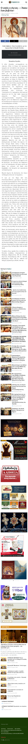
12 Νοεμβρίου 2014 (7, 703)
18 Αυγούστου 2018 (12, 693)
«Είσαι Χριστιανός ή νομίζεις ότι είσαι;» (16, 684)
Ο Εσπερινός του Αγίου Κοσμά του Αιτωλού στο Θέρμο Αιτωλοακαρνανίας (19, 387)
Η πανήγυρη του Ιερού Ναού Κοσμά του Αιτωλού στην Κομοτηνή (19, 274)
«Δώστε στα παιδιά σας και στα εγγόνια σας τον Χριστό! (19, 291)
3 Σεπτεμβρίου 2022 (6, 649)
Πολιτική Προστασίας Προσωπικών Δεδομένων (11, 730)
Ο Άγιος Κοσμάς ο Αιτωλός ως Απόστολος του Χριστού (19, 308)
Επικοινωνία (10, 728)
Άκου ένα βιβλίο (6, 13)
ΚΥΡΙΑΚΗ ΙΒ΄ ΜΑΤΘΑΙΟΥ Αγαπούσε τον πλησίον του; (14, 707)
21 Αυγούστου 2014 (7, 709)
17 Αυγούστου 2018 (12, 697)
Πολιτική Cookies (5, 731)
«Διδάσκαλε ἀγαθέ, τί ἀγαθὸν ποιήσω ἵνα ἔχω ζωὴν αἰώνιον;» (16, 671)
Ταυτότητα (3, 728)
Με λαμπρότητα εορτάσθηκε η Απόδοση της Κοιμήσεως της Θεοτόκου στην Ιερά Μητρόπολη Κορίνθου (18, 377)
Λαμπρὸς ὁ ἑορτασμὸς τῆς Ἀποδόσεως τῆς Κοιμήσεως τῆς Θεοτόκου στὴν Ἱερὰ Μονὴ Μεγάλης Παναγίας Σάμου (19, 329)
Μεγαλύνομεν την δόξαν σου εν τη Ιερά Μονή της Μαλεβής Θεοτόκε (19, 366)
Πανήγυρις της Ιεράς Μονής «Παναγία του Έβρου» (18, 410)
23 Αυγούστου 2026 (17, 406)
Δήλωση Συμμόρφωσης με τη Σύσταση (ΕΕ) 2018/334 (12, 733)
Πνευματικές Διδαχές (6, 307)
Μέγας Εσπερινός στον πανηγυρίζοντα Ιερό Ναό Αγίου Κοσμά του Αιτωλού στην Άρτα (19, 318)
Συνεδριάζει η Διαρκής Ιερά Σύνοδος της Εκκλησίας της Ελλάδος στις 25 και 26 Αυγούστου (19, 348)
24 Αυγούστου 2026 (17, 277)
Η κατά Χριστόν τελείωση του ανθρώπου (15, 690)
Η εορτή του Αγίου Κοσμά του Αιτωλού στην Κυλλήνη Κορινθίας (19, 282)
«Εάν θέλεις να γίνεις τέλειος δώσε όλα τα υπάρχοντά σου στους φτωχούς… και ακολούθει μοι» (13, 646)
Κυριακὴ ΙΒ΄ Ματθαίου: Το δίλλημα (17, 665)
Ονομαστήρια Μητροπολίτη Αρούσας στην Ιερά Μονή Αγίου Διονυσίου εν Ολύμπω (18, 358)
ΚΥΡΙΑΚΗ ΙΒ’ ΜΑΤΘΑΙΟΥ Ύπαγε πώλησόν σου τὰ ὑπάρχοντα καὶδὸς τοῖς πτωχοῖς (17, 659)
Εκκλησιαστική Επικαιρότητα (9, 641)
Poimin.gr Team (5, 15)
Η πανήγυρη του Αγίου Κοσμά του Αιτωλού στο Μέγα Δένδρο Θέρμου (19, 300)
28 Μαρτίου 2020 (14, 13)
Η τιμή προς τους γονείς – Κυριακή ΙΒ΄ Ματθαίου (17, 677)
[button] (9, 580)
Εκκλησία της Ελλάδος (4, 273)
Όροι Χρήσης (17, 728)
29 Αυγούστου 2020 (12, 674)
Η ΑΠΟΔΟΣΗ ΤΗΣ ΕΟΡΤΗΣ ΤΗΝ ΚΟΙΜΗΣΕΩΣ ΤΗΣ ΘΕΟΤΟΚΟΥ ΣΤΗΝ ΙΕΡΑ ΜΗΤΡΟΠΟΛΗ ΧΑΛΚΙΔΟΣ (19, 339)
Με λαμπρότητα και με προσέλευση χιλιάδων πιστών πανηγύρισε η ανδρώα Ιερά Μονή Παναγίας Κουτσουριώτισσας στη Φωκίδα (19, 399)
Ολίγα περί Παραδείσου (14, 696)
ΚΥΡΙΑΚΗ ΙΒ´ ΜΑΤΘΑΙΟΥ (8, 701)
